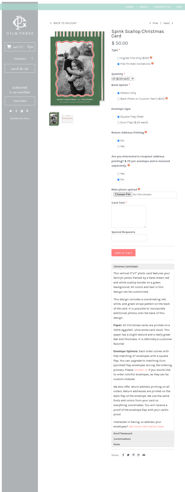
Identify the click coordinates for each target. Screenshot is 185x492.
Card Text (118, 202)
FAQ (179, 7)
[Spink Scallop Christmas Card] (77, 68)
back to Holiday (65, 23)
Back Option (119, 85)
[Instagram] (21, 111)
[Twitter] (10, 111)
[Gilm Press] (19, 14)
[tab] (142, 266)
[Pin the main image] (133, 455)
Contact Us (162, 7)
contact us (141, 370)
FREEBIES (20, 58)
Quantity (117, 74)
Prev (155, 23)
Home (130, 7)
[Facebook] (16, 111)
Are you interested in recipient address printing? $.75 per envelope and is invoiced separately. (140, 161)
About (144, 7)
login (30, 46)
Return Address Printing (127, 132)
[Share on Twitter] (128, 455)
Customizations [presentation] (122, 439)
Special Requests (123, 232)
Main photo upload (124, 189)
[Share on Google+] (139, 455)
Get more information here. (146, 426)
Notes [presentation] (117, 444)
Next (167, 23)
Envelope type (121, 109)
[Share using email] (144, 455)
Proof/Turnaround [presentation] (123, 433)
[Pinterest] (27, 111)
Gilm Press (24, 118)
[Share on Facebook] (123, 455)
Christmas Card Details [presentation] (126, 266)
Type (114, 50)
